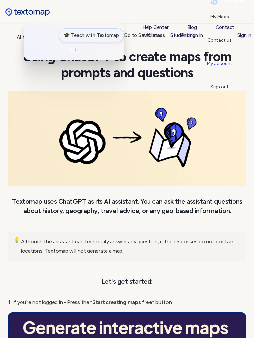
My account (219, 63)
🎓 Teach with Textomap (91, 35)
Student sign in (186, 35)
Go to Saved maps (144, 35)
